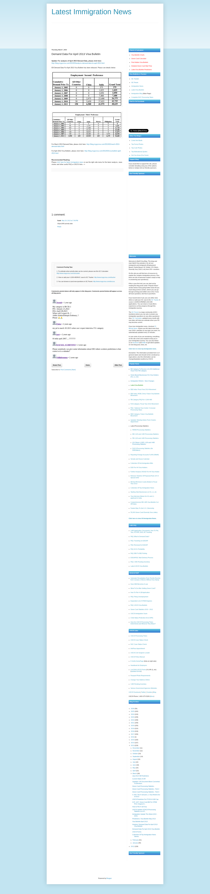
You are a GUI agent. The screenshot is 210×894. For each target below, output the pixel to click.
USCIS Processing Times (139, 636)
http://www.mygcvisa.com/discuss (104, 281)
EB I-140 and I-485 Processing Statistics (145, 434)
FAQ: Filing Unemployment (139, 597)
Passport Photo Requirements (140, 675)
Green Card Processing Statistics (143, 786)
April (134, 771)
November (136, 751)
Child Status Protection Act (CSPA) (142, 618)
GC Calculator (137, 318)
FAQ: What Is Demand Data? (140, 536)
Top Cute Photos (136, 148)
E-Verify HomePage (137, 661)
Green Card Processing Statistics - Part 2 (145, 789)
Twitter (143, 692)
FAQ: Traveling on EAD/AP (139, 541)
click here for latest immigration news (70, 162)
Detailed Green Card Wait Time (141, 66)
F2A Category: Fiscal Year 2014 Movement (145, 404)
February (136, 840)
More (152, 696)
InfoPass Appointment (138, 648)
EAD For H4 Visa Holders (139, 467)
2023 (133, 717)
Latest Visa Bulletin (137, 90)
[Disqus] (87, 328)
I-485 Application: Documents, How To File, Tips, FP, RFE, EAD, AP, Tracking (145, 531)
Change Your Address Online (140, 680)
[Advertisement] (105, 34)
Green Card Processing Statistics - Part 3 (145, 792)
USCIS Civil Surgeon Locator (140, 653)
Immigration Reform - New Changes (142, 381)
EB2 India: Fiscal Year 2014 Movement (143, 389)
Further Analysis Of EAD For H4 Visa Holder (145, 472)
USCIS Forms (136, 832)
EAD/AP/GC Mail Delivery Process (142, 558)
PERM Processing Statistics (141, 430)
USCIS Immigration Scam (139, 613)
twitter (144, 343)
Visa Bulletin (111, 872)
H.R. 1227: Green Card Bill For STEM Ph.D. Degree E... (144, 803)
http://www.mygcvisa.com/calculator (68, 273)
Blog (154, 692)
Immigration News (137, 86)
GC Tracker (135, 79)
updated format (136, 671)
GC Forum (134, 82)
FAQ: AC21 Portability (138, 549)
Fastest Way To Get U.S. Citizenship (142, 508)
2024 (133, 714)
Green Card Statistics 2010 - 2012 (142, 609)
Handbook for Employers (139, 665)
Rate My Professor (122, 872)
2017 (133, 734)
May (134, 768)
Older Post (118, 365)
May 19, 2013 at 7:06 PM (70, 220)
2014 (133, 743)
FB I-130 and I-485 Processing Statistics (145, 438)
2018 (133, 731)
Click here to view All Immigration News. (142, 518)
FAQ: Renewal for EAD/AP (139, 545)
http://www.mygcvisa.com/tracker (104, 277)
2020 (133, 725)
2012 (133, 846)
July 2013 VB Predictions (140, 776)
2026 (133, 708)
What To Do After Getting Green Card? (143, 588)
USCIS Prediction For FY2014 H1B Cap (145, 799)
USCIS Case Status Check (139, 640)
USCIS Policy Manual (138, 657)
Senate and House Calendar (140, 459)
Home (88, 365)
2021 (133, 723)
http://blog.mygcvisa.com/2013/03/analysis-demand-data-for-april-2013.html (78, 63)
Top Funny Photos (137, 144)
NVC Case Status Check (139, 644)
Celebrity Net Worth (134, 872)
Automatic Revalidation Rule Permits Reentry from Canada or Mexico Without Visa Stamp (145, 579)
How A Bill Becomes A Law (139, 584)
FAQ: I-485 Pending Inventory (140, 562)
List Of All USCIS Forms (138, 669)
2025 (133, 711)
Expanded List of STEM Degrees (141, 601)
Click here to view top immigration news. (143, 349)
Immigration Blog (137, 93)
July (134, 762)
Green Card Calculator (138, 58)
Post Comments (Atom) (68, 370)
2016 (133, 737)
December (136, 748)
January (135, 843)
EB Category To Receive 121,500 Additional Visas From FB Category (145, 370)
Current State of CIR (139, 779)
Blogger (109, 878)
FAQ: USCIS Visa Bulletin (139, 605)
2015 (133, 740)
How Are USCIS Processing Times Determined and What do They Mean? (143, 623)
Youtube (149, 692)
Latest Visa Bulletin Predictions (141, 69)
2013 (133, 745)
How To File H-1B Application (140, 592)
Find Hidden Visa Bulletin (139, 62)
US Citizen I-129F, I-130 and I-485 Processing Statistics (143, 443)
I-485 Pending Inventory (138, 684)
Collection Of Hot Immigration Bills (142, 463)
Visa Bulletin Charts (137, 55)
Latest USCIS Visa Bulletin (139, 566)
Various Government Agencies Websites (144, 688)
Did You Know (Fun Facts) (140, 155)
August (135, 759)
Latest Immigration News (91, 12)
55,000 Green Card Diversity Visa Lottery (144, 512)
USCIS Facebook (134, 692)
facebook (136, 343)
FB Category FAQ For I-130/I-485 (141, 400)
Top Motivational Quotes (139, 152)
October (135, 753)
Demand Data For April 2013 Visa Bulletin (146, 829)
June (134, 765)
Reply (59, 227)
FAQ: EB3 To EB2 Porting (139, 553)
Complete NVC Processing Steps (142, 97)
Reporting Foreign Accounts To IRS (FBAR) (145, 455)
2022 (133, 720)
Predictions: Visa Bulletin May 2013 (144, 819)
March (135, 773)
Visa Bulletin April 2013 (140, 821)
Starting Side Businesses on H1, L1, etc (144, 492)
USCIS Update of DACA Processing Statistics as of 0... (144, 810)
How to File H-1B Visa (139, 807)
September (136, 756)
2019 (133, 728)
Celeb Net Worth (136, 140)
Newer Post (57, 365)
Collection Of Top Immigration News (142, 488)
